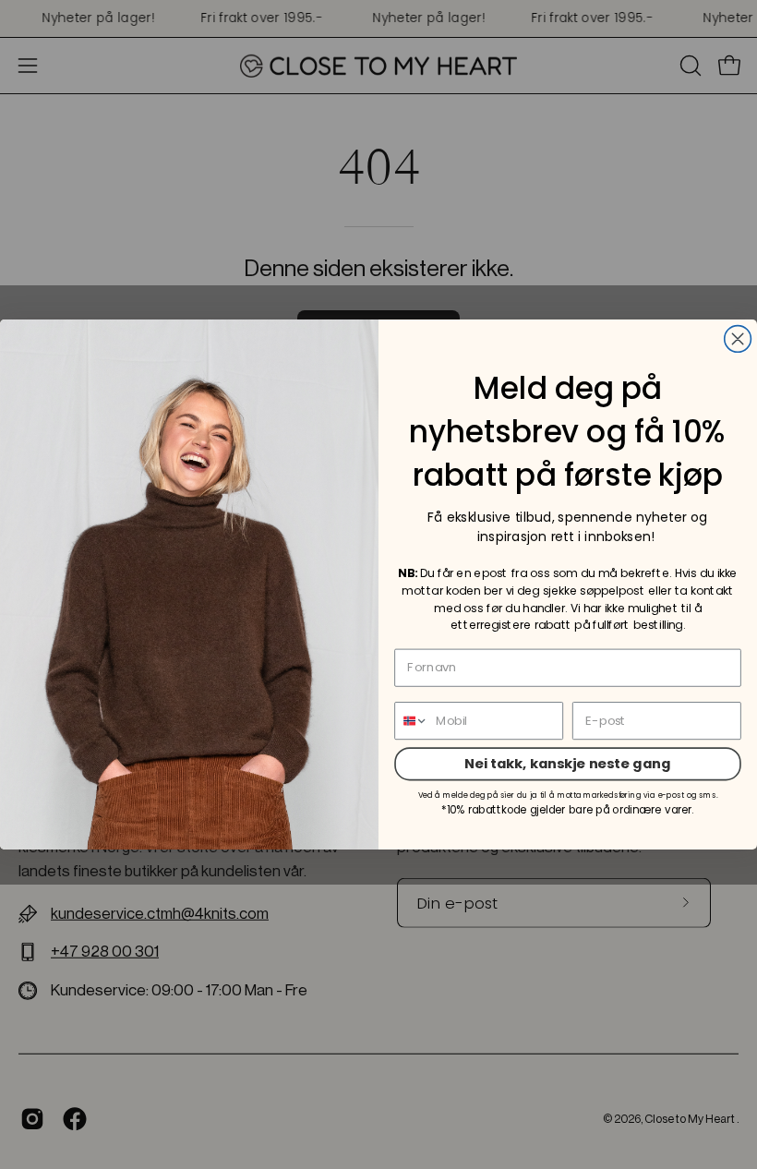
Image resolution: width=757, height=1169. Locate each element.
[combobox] (411, 721)
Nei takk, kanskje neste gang (567, 763)
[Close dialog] (738, 339)
